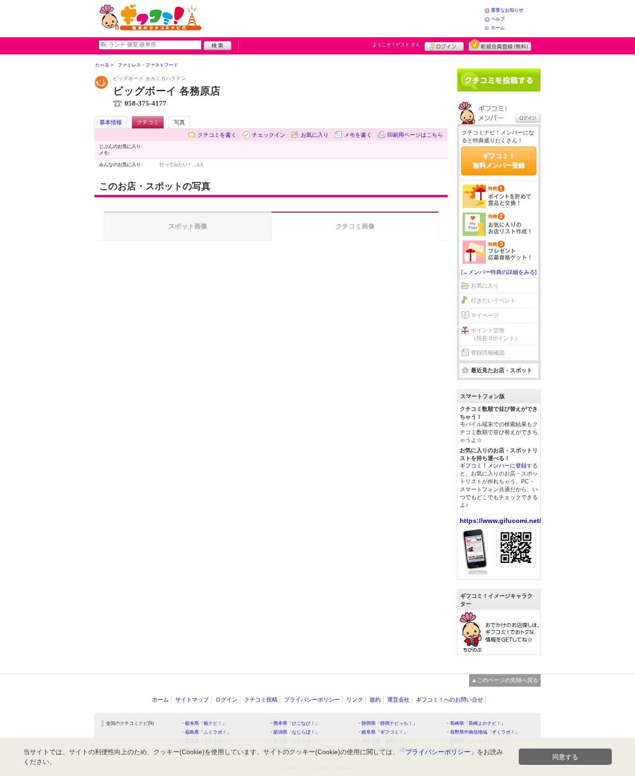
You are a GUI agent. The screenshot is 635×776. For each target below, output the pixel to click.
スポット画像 (187, 226)
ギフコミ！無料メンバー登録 (499, 160)
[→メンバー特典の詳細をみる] (498, 272)
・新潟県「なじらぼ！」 (294, 732)
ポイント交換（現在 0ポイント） (495, 334)
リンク (354, 699)
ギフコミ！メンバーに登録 (493, 465)
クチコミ (148, 122)
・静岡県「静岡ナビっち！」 (387, 723)
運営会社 (398, 699)
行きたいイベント (493, 300)
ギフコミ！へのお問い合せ (449, 699)
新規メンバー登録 (500, 45)
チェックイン (268, 135)
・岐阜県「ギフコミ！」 (382, 732)
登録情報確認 (487, 352)
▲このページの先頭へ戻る (504, 680)
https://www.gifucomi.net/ (500, 520)
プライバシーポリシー (312, 699)
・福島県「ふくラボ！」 (206, 732)
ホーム (498, 27)
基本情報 (110, 122)
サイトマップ (192, 699)
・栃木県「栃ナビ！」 (203, 723)
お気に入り (315, 135)
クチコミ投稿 (261, 699)
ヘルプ (498, 18)
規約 (375, 699)
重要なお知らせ (507, 10)
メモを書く (358, 135)
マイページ (485, 315)
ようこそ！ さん (396, 44)
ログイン (444, 45)
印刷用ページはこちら (415, 135)
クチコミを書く (217, 135)
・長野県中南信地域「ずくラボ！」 (482, 732)
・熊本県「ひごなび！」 (294, 723)
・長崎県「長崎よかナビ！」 (475, 723)
